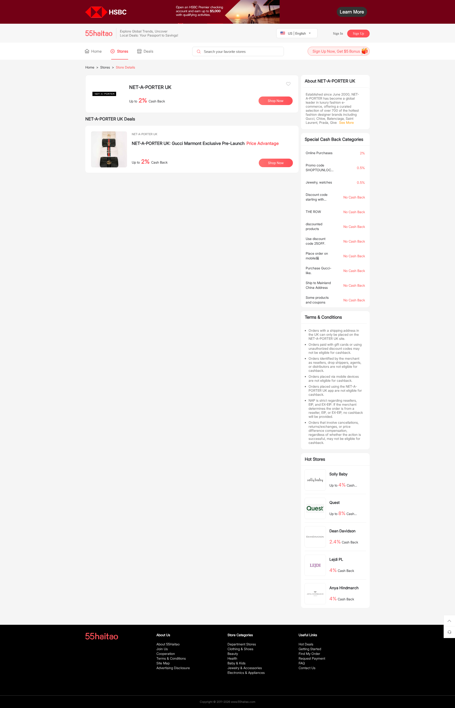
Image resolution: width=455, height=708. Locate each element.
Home (96, 51)
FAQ (302, 663)
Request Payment (312, 658)
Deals (148, 51)
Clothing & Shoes (240, 649)
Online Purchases (319, 153)
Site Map (163, 663)
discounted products (314, 226)
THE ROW (313, 212)
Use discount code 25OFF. (315, 241)
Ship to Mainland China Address (318, 285)
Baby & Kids (237, 663)
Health (232, 658)
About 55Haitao (168, 644)
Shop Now (276, 163)
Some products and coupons (317, 299)
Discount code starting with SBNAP (317, 197)
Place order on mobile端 (317, 255)
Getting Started (310, 649)
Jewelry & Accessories (245, 668)
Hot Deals (306, 644)
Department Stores (242, 644)
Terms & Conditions (171, 658)
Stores (122, 51)
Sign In (338, 33)
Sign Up (358, 33)
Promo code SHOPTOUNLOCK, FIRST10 (319, 167)
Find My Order (309, 654)
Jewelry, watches (319, 182)
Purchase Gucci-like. (318, 270)
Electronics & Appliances (246, 673)
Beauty (233, 654)
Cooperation (165, 654)
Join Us (162, 649)
